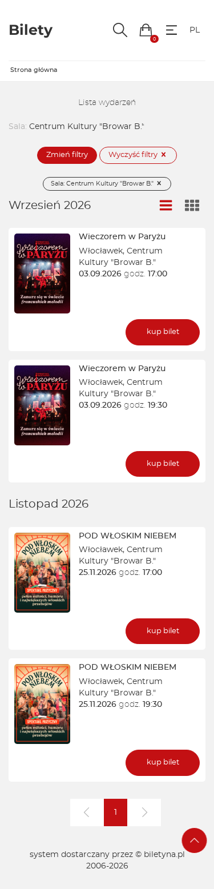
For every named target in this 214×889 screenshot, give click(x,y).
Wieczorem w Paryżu (122, 237)
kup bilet (163, 332)
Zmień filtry (67, 155)
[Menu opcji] (171, 30)
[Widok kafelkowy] (192, 206)
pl (194, 30)
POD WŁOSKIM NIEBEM (127, 536)
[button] (146, 30)
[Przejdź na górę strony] (194, 840)
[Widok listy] (166, 206)
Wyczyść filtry (133, 155)
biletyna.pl (164, 855)
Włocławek (101, 251)
